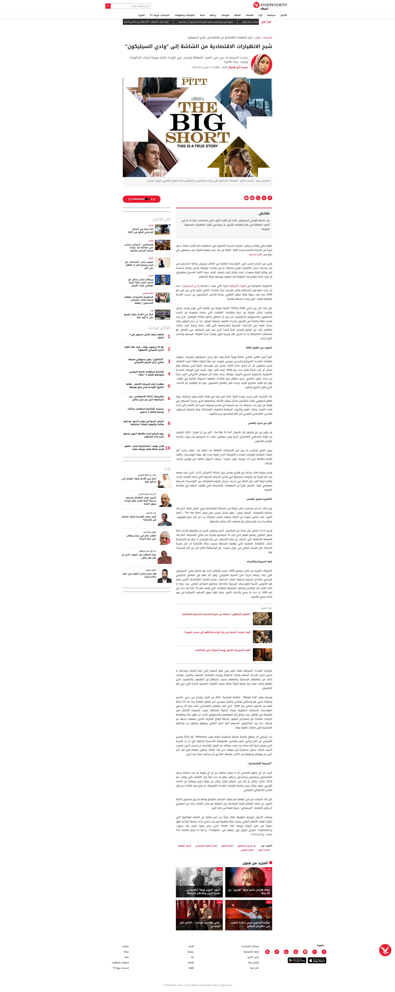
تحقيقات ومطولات (185, 15)
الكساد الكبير (264, 849)
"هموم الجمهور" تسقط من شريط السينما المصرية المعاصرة (216, 614)
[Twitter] (314, 952)
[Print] (246, 198)
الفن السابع (256, 254)
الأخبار (283, 15)
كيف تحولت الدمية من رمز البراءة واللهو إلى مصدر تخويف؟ (217, 632)
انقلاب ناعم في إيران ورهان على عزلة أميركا (141, 537)
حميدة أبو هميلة (238, 67)
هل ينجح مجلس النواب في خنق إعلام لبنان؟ (139, 575)
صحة (202, 15)
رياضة (213, 15)
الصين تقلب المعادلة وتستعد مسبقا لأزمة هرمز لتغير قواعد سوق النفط (140, 501)
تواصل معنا (253, 962)
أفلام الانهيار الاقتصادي (206, 845)
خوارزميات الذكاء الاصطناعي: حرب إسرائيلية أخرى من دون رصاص (146, 398)
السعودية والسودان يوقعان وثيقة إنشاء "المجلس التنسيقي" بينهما (138, 300)
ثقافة (237, 15)
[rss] (267, 952)
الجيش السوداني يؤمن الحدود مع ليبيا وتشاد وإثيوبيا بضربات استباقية (143, 423)
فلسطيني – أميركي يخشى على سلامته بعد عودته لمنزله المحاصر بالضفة (139, 248)
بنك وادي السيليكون (246, 845)
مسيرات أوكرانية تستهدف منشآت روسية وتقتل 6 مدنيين (146, 410)
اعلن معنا (254, 968)
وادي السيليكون (191, 285)
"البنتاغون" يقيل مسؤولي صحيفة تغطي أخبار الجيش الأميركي (146, 361)
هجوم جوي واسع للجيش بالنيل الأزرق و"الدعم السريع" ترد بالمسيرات (229, 22)
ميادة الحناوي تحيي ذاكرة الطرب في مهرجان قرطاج (250, 924)
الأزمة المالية (227, 845)
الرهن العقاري (247, 849)
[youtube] (295, 952)
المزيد (141, 15)
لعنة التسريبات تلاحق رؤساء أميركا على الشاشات (222, 650)
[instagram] (305, 952)
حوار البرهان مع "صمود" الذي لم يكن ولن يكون (139, 556)
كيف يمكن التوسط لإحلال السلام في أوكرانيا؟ (139, 518)
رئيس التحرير (253, 957)
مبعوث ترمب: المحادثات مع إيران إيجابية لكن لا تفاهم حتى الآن (139, 265)
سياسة (271, 15)
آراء (260, 15)
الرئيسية (267, 37)
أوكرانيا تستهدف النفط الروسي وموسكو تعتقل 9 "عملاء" (146, 373)
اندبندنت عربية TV (160, 15)
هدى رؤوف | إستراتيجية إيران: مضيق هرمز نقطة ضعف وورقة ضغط (144, 447)
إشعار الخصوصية (251, 952)
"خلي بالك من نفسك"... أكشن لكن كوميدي (199, 924)
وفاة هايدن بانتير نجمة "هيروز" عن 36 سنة (249, 891)
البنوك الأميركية (237, 285)
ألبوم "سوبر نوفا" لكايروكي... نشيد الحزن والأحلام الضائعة (202, 891)
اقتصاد (250, 15)
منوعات (225, 15)
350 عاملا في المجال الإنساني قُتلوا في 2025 (140, 230)
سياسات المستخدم (250, 946)
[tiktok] (276, 952)
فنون (257, 37)
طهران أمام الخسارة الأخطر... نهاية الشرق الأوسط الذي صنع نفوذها (145, 385)
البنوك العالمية (184, 845)
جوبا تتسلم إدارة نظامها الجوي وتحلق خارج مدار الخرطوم (143, 435)
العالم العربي (148, 293)
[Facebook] (324, 952)
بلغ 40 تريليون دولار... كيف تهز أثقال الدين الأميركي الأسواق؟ (144, 348)
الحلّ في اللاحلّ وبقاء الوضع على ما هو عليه (138, 316)
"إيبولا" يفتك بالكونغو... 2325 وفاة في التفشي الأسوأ (170, 22)
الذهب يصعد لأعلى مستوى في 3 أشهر (146, 336)
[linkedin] (286, 952)
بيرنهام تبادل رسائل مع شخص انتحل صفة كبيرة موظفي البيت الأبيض (140, 282)
